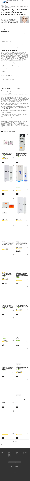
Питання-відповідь (18, 453)
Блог (17, 452)
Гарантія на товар (25, 454)
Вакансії (9, 456)
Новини (9, 452)
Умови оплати (25, 452)
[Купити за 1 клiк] (13, 200)
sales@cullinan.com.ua (15, 466)
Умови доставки (25, 453)
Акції (2, 452)
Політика (9, 455)
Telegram (14, 473)
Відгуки (9, 457)
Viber (16, 473)
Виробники (18, 454)
